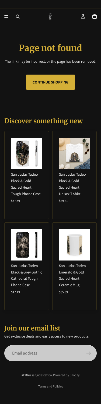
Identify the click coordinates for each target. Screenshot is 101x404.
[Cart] (94, 16)
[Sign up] (88, 353)
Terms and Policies (50, 386)
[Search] (18, 16)
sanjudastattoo (42, 375)
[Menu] (6, 16)
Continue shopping (50, 82)
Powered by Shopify (66, 375)
